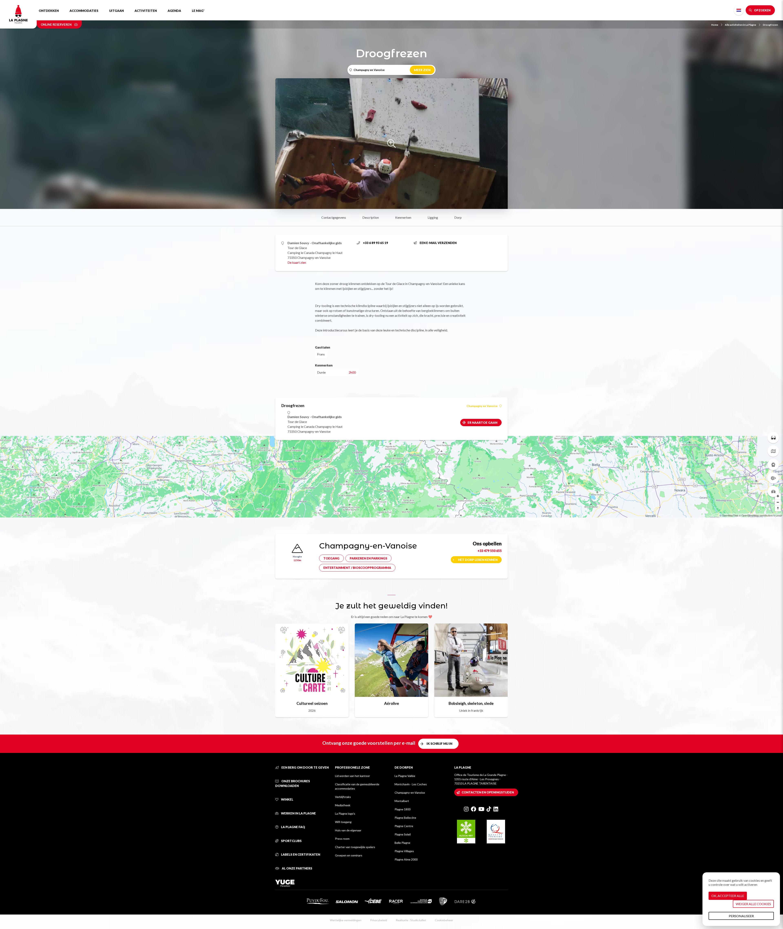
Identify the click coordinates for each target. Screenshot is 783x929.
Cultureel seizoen (311, 703)
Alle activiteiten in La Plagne (740, 24)
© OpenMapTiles (729, 515)
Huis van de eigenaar (348, 830)
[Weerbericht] (773, 478)
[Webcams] (773, 464)
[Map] (391, 476)
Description (370, 217)
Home (714, 24)
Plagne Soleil (403, 834)
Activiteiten (146, 10)
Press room (342, 838)
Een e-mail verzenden (438, 243)
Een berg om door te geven (305, 767)
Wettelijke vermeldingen (345, 920)
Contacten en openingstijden (488, 792)
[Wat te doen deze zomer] (773, 437)
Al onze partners (296, 868)
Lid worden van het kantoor (352, 776)
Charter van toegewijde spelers (355, 847)
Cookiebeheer (444, 920)
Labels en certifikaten (300, 854)
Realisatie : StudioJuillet (411, 920)
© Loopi (777, 515)
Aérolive (391, 703)
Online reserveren (56, 24)
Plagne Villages (404, 851)
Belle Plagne (402, 842)
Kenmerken (403, 217)
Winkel (286, 799)
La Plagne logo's (345, 813)
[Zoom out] (778, 502)
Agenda (174, 10)
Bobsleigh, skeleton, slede (471, 703)
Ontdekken (49, 10)
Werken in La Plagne (298, 813)
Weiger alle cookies (753, 904)
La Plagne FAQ (292, 827)
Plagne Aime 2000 (406, 859)
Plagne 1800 (402, 809)
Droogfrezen (770, 24)
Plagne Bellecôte (405, 817)
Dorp (458, 217)
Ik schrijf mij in (439, 743)
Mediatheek (342, 805)
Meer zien (422, 70)
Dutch (739, 10)
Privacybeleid (378, 920)
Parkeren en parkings (368, 558)
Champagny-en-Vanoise (410, 792)
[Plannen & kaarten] (773, 451)
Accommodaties (84, 10)
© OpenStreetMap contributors (756, 515)
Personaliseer (741, 916)
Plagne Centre (404, 826)
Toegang (331, 558)
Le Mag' (198, 10)
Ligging (433, 217)
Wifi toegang (343, 822)
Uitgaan (116, 10)
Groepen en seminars (348, 855)
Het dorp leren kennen (478, 560)
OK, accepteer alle (727, 896)
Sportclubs (291, 841)
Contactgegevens (333, 217)
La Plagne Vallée (405, 776)
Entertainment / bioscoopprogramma (357, 567)
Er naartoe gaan (482, 422)
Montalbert (402, 801)
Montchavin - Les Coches (411, 784)
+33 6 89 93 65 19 (375, 243)
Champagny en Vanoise (482, 406)
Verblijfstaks (343, 797)
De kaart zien (297, 262)
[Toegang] (773, 491)
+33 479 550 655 (490, 551)
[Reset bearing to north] (778, 508)
